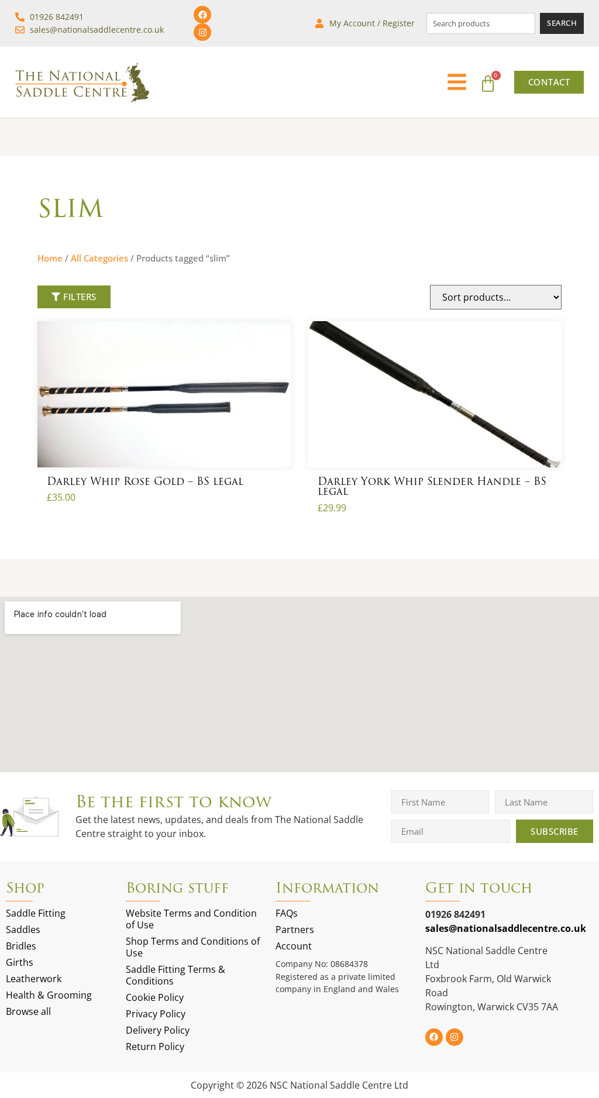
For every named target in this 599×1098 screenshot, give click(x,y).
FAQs (287, 913)
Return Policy (155, 1046)
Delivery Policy (158, 1030)
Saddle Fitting (36, 913)
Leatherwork (33, 979)
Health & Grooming (49, 995)
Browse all (28, 1011)
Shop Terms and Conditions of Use (193, 947)
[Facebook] (202, 14)
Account (294, 946)
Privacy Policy (155, 1014)
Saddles (23, 929)
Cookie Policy (155, 997)
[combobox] (480, 23)
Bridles (21, 946)
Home (50, 258)
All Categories (99, 258)
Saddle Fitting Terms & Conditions (175, 975)
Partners (295, 929)
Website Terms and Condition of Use (191, 919)
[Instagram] (202, 32)
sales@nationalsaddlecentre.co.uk (505, 928)
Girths (19, 962)
